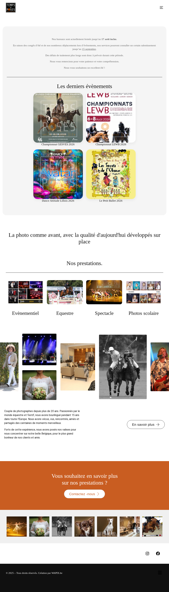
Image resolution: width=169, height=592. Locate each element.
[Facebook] (158, 553)
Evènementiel (25, 313)
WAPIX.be (56, 573)
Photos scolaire (144, 313)
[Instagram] (147, 553)
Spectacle (104, 313)
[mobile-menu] (158, 7)
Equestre (64, 313)
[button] (159, 573)
